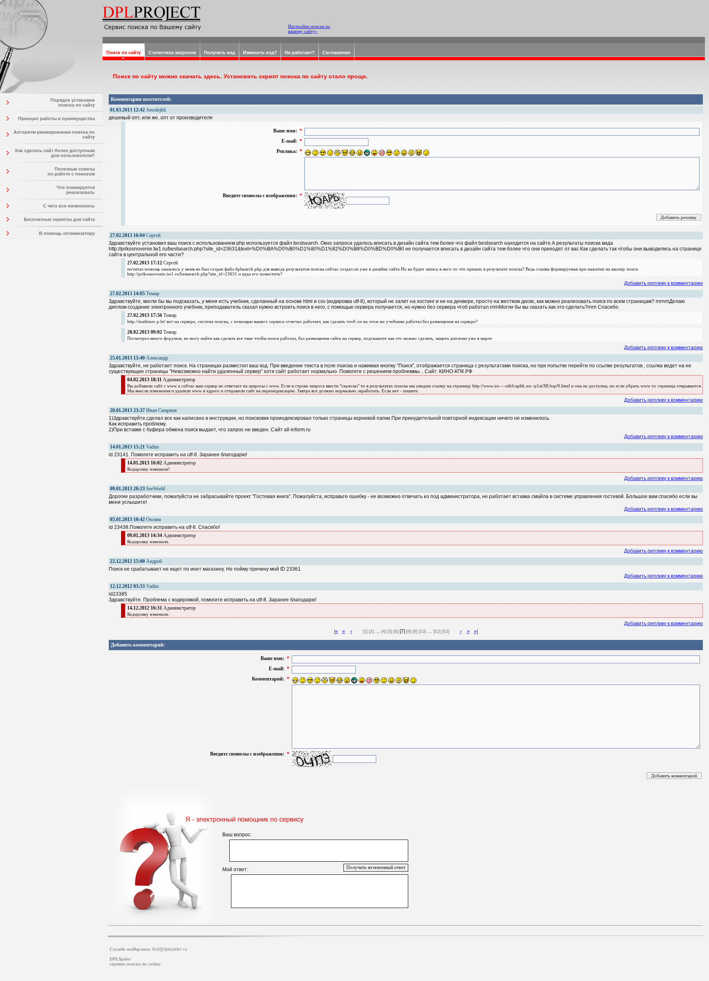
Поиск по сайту (123, 52)
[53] (445, 631)
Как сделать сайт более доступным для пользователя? (55, 153)
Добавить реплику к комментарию (663, 283)
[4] (383, 631)
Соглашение (336, 52)
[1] (365, 631)
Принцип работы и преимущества (56, 118)
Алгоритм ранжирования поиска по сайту (54, 134)
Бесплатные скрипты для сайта (59, 219)
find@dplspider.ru (169, 949)
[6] (395, 631)
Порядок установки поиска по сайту (72, 102)
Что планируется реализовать (76, 190)
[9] (414, 631)
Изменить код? (260, 52)
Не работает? (300, 52)
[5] (389, 631)
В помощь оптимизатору (67, 233)
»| (476, 631)
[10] (422, 631)
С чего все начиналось (69, 205)
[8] (408, 631)
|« (336, 631)
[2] (371, 631)
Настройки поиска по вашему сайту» (309, 29)
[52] (437, 631)
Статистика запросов (172, 52)
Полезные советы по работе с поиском (71, 171)
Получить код (219, 52)
